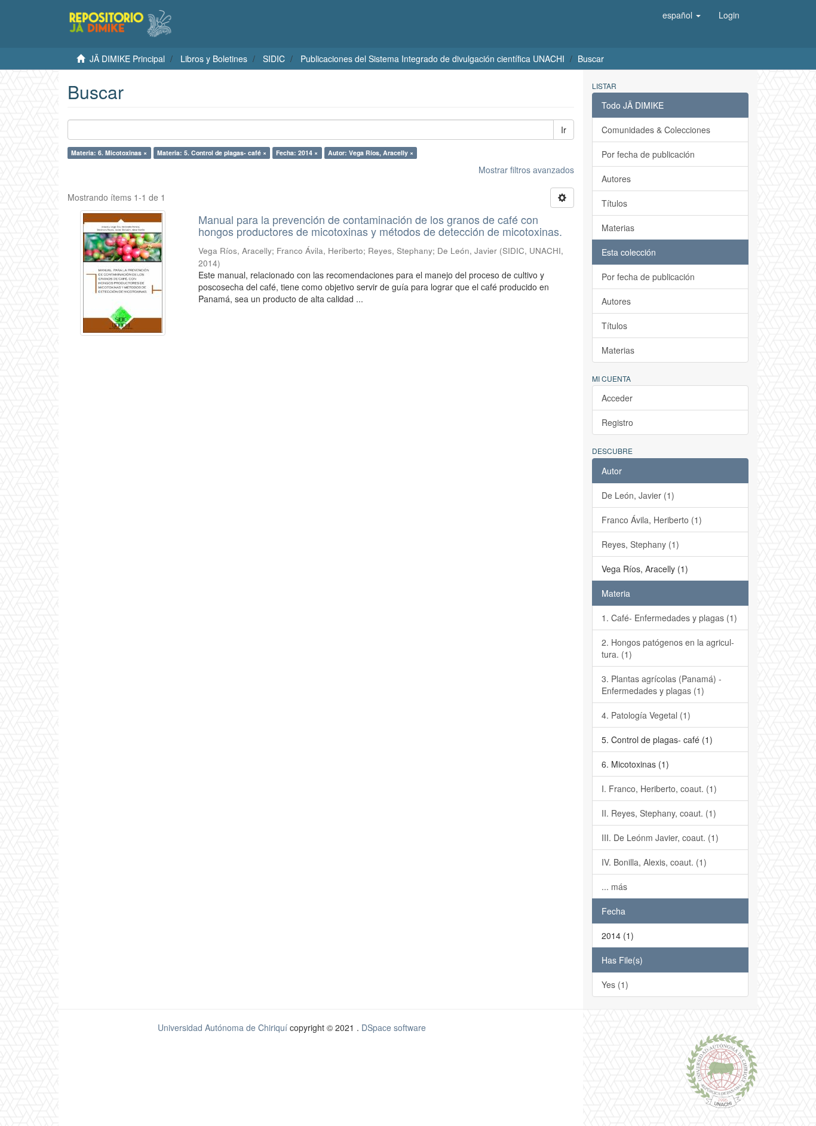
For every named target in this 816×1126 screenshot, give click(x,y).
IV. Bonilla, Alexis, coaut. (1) (654, 862)
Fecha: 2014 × (297, 152)
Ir (563, 130)
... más (614, 886)
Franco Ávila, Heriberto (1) (652, 520)
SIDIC (274, 59)
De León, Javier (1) (638, 495)
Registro (617, 422)
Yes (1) (615, 984)
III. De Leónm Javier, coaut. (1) (660, 837)
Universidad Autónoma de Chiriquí (222, 1027)
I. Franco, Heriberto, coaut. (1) (659, 788)
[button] (682, 15)
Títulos (614, 203)
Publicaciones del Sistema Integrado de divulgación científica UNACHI (432, 59)
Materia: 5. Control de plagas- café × (211, 152)
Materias (618, 228)
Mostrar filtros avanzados (526, 170)
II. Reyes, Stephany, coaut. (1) (659, 813)
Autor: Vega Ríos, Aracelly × (370, 152)
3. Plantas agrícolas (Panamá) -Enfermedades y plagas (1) (662, 685)
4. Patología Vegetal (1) (646, 715)
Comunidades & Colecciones (656, 130)
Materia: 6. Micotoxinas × (109, 152)
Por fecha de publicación (648, 154)
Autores (616, 179)
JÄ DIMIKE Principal (127, 59)
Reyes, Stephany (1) (640, 544)
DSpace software (393, 1027)
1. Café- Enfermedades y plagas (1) (669, 618)
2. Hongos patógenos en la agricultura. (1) (668, 648)
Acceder (617, 398)
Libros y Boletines (213, 59)
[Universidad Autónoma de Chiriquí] (721, 1069)
